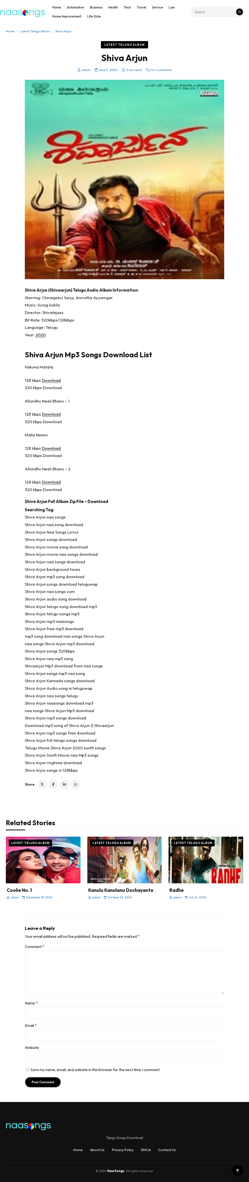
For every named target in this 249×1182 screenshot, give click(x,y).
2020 (41, 334)
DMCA (146, 1150)
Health (113, 7)
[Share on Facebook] (53, 784)
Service (157, 7)
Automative (75, 7)
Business (96, 7)
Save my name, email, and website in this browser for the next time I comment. (95, 1069)
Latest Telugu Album (35, 31)
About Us (97, 1150)
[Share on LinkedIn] (64, 784)
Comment (34, 946)
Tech (127, 7)
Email (31, 1025)
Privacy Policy (122, 1150)
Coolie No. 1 (19, 890)
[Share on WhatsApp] (75, 784)
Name (31, 1003)
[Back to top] (237, 1170)
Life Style (94, 16)
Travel (141, 7)
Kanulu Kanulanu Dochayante (120, 890)
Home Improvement (66, 16)
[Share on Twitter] (42, 784)
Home (56, 7)
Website (32, 1047)
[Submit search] (239, 12)
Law (172, 7)
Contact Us (167, 1150)
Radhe (176, 890)
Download (51, 380)
